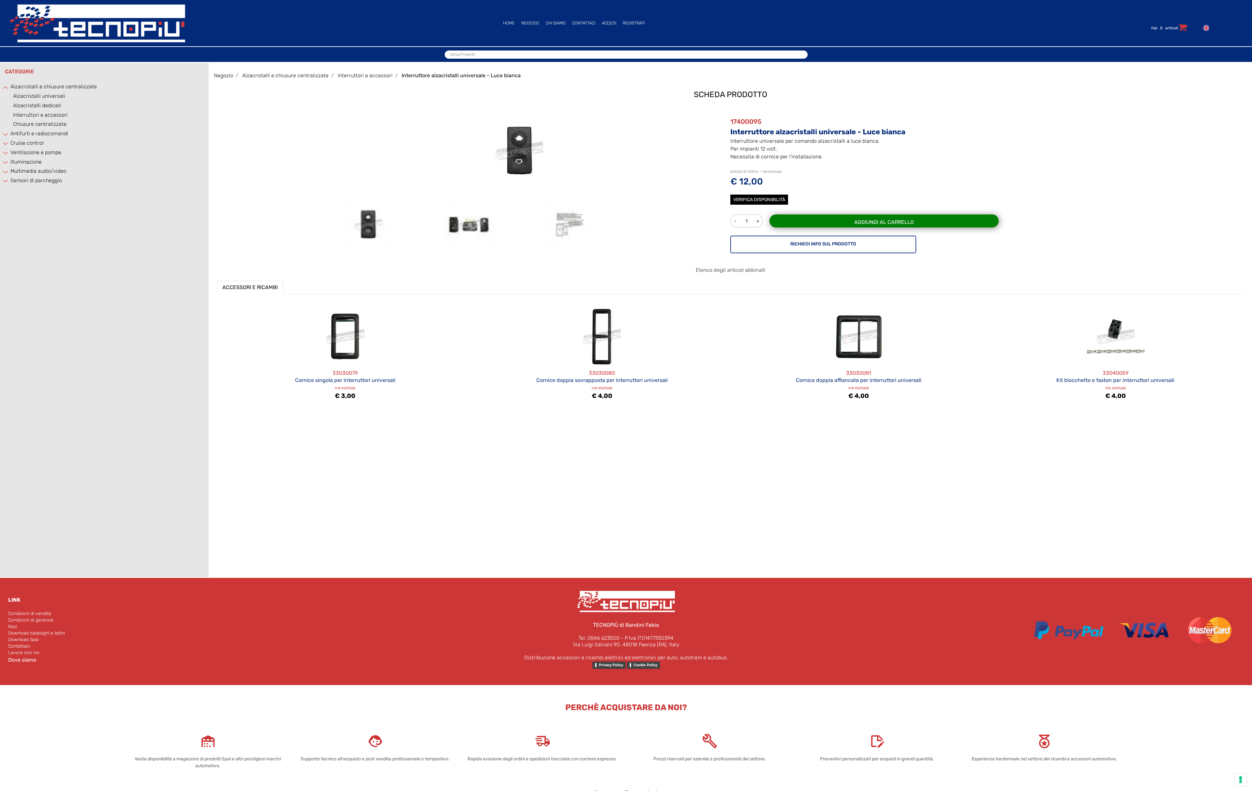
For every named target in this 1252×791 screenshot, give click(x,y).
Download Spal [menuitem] (23, 639)
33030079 (345, 373)
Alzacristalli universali (39, 96)
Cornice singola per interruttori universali (345, 380)
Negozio (223, 75)
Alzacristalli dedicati (37, 105)
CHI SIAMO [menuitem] (556, 23)
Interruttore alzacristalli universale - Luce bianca (461, 75)
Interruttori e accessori (40, 115)
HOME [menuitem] (509, 23)
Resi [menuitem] (12, 626)
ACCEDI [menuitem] (609, 23)
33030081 (858, 373)
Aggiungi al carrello (884, 222)
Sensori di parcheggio (36, 180)
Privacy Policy (611, 665)
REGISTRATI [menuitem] (634, 23)
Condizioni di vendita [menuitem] (29, 613)
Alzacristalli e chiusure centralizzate (53, 86)
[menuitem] (1205, 27)
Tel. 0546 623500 (598, 638)
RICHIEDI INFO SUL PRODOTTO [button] (823, 244)
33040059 (1115, 373)
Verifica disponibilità (759, 199)
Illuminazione (26, 162)
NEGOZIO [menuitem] (530, 23)
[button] (519, 150)
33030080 (602, 373)
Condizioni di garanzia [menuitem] (30, 620)
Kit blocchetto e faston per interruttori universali (1115, 380)
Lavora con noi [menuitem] (23, 652)
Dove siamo (22, 660)
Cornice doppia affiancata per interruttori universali (858, 380)
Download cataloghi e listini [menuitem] (36, 633)
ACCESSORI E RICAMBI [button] (250, 287)
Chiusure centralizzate (40, 124)
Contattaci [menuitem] (19, 646)
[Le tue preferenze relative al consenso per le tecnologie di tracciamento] (1240, 779)
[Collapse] (6, 87)
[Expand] (6, 134)
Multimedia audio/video (38, 171)
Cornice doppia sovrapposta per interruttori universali (602, 380)
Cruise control (27, 143)
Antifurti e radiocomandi (39, 133)
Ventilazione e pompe (35, 152)
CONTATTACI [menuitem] (583, 23)
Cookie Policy (645, 665)
